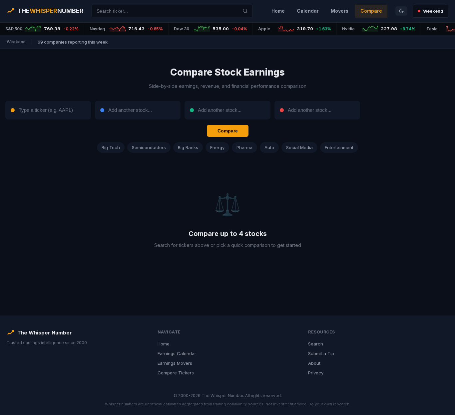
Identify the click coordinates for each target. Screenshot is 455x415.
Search (315, 343)
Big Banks (188, 147)
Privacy (315, 372)
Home (278, 11)
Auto (269, 147)
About (314, 363)
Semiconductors (149, 147)
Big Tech (111, 147)
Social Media (299, 147)
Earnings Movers (175, 363)
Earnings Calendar (177, 353)
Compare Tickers (176, 372)
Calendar (308, 11)
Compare (371, 11)
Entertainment (339, 147)
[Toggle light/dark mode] (401, 11)
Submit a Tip (321, 353)
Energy (217, 147)
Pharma (244, 147)
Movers (339, 11)
